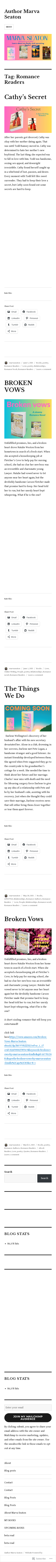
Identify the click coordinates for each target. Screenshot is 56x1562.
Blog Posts (10, 1497)
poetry (45, 363)
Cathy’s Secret (25, 97)
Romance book (10, 369)
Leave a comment (43, 369)
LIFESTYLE (8, 899)
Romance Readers (11, 366)
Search (8, 1171)
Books (39, 363)
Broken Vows (23, 919)
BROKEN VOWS (18, 387)
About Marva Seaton (15, 1512)
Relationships (39, 366)
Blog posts (10, 1470)
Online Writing (10, 672)
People (20, 672)
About (7, 1463)
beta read (9, 1535)
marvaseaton (14, 363)
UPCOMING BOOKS (14, 1528)
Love (25, 366)
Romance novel (44, 902)
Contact (8, 1482)
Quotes (26, 1151)
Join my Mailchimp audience (28, 1417)
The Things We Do (21, 692)
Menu (9, 27)
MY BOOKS (10, 1520)
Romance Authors (34, 899)
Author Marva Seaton (22, 14)
